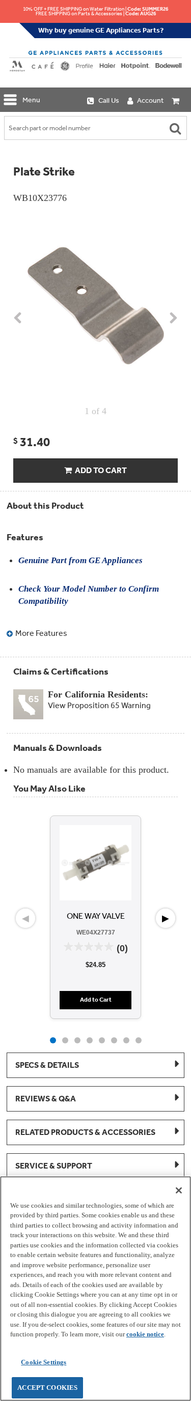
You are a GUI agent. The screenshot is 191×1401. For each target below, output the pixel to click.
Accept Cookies (47, 1387)
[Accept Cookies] (179, 1190)
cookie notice (145, 1334)
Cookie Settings (43, 1362)
